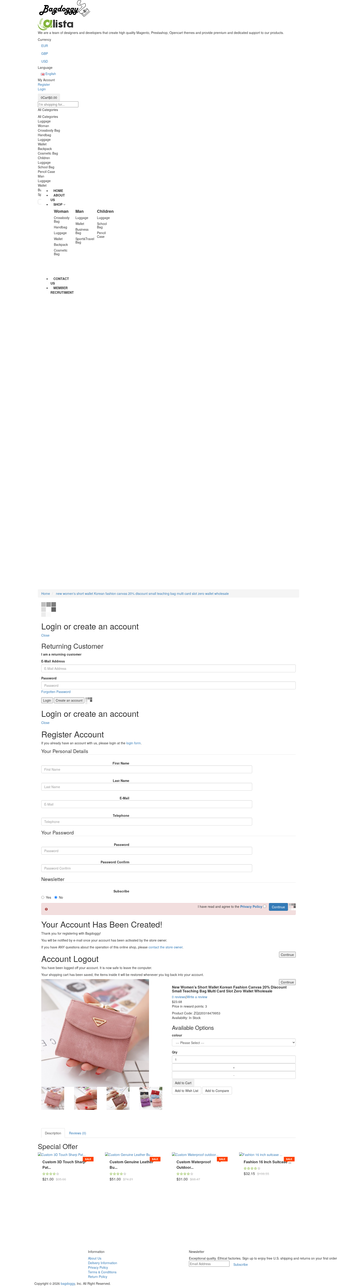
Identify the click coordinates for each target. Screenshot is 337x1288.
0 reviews (179, 996)
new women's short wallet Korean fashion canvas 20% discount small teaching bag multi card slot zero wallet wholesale (142, 593)
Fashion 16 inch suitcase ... (267, 1161)
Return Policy (97, 1276)
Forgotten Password (56, 691)
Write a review (197, 996)
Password (49, 678)
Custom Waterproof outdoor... (194, 1164)
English (50, 73)
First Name (121, 763)
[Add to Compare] (43, 1170)
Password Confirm (115, 862)
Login (42, 89)
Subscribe (121, 891)
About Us (94, 1258)
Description (53, 1133)
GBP (44, 53)
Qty (174, 1052)
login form (133, 743)
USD (44, 61)
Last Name (121, 780)
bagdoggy (68, 1283)
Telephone (121, 815)
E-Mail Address (53, 661)
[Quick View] (43, 1183)
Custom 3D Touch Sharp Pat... (63, 1164)
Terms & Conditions (102, 1272)
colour (177, 1035)
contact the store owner (165, 947)
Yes (48, 897)
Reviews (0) (77, 1133)
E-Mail (124, 798)
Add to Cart (183, 1082)
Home (45, 593)
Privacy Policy (98, 1267)
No (61, 897)
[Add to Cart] (43, 1158)
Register (44, 84)
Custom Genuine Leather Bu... (131, 1164)
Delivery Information (102, 1262)
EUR (44, 45)
